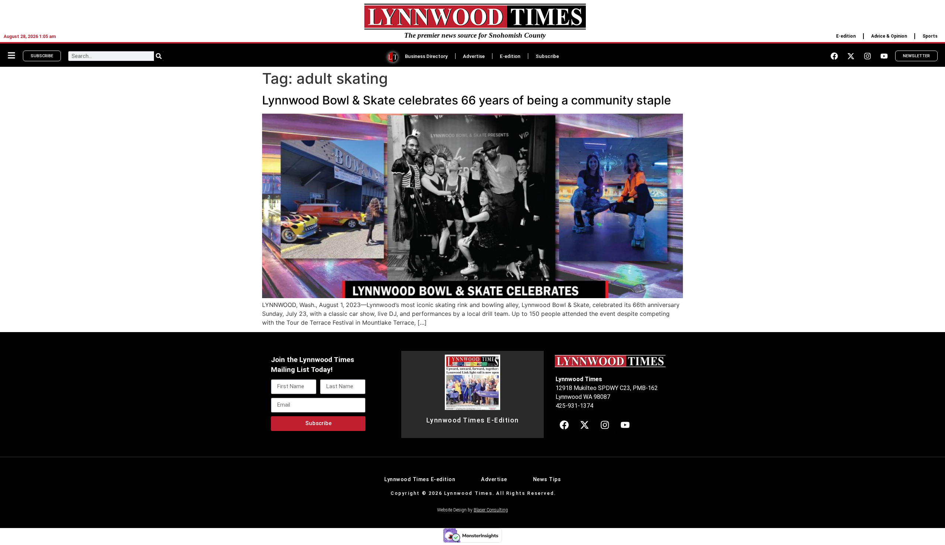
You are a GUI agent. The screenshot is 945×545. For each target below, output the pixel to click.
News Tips (547, 479)
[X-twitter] (850, 56)
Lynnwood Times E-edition (419, 479)
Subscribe (547, 56)
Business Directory (426, 56)
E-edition (846, 36)
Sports (930, 36)
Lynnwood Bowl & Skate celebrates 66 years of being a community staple (466, 100)
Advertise (474, 56)
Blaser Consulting (491, 510)
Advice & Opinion (889, 36)
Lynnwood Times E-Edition (472, 420)
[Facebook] (834, 56)
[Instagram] (867, 56)
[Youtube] (884, 56)
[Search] (159, 56)
